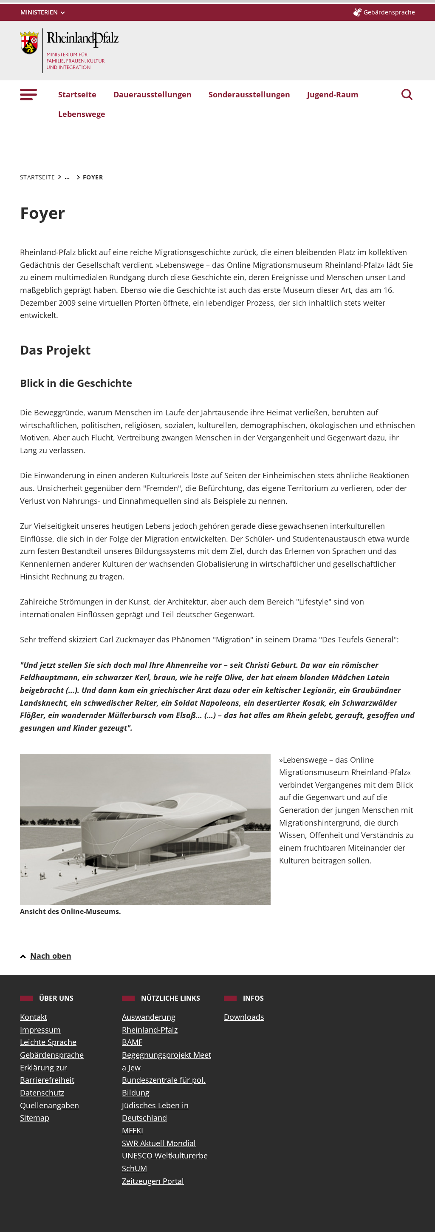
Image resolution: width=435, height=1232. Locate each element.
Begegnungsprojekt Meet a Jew (166, 1061)
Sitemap (34, 1118)
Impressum (40, 1030)
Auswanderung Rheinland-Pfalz (150, 1023)
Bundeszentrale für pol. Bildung (164, 1086)
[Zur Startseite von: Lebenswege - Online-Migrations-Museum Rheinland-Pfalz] (69, 50)
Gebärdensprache (52, 1055)
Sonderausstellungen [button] (249, 94)
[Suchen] (407, 95)
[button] (28, 94)
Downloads (244, 1017)
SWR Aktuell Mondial (159, 1143)
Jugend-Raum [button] (333, 94)
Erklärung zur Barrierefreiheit (47, 1073)
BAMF (132, 1042)
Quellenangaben (49, 1105)
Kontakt (33, 1017)
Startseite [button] (77, 94)
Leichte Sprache (48, 1042)
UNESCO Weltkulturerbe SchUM (165, 1161)
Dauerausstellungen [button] (152, 94)
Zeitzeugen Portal (153, 1181)
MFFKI (132, 1130)
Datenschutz (42, 1092)
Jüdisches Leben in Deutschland (155, 1111)
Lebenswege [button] (81, 114)
